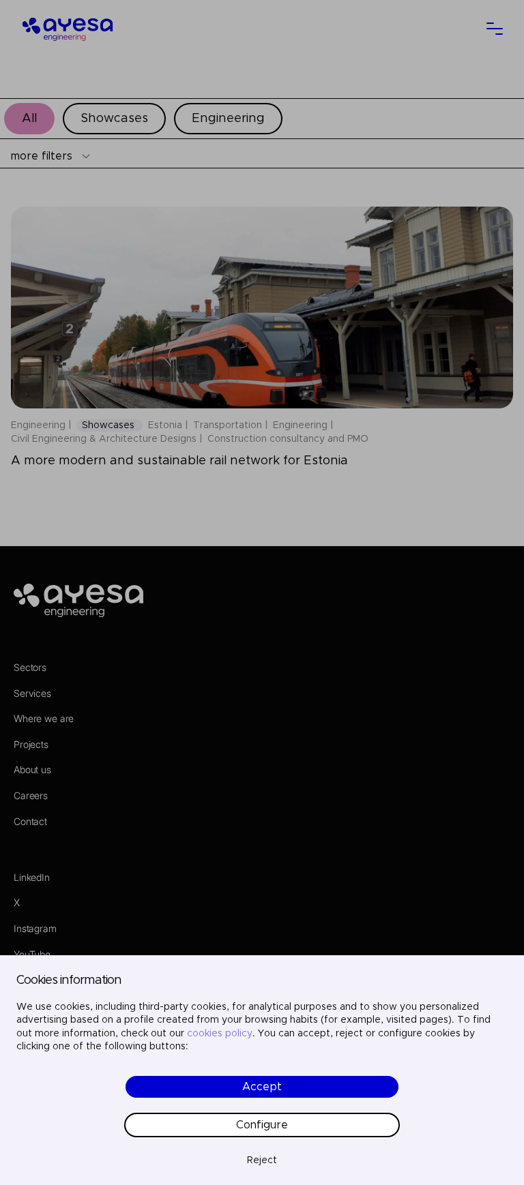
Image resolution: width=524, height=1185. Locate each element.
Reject (262, 1160)
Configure (262, 1125)
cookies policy (219, 1033)
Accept (262, 1086)
